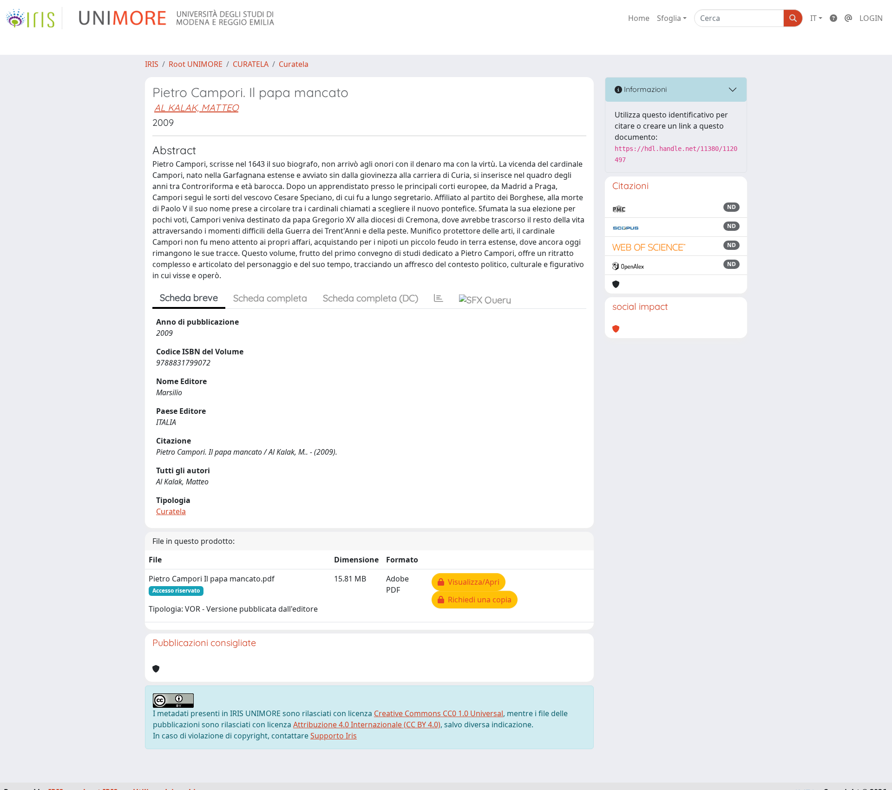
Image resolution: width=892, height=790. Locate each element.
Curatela (293, 64)
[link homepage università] (177, 18)
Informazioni (644, 89)
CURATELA (251, 64)
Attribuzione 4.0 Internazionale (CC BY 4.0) (366, 724)
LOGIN (871, 18)
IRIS (151, 64)
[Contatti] (848, 18)
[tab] (438, 298)
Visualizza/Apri (471, 582)
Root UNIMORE (196, 64)
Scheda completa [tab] (270, 298)
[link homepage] (34, 18)
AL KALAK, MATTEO (196, 107)
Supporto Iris (333, 736)
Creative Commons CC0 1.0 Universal (438, 713)
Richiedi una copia (478, 599)
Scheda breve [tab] (189, 297)
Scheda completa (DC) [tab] (370, 298)
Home (638, 18)
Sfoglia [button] (669, 18)
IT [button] (813, 18)
